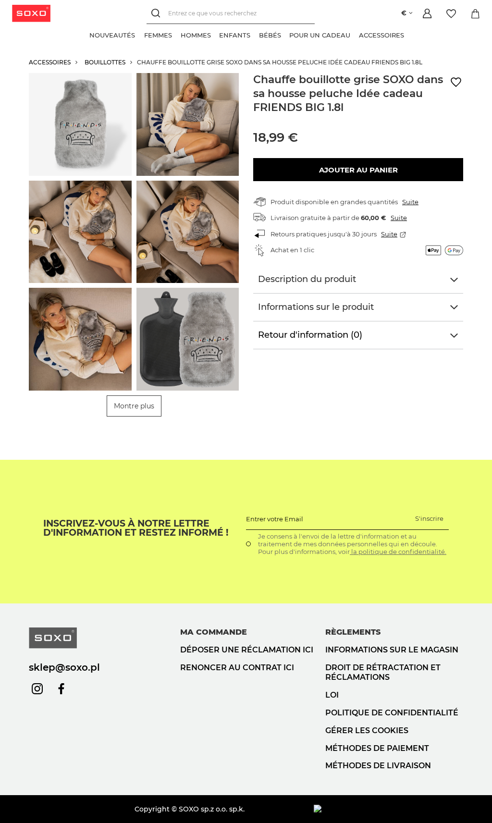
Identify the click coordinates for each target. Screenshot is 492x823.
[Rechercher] (157, 13)
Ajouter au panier (358, 169)
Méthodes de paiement (377, 748)
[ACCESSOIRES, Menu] (408, 34)
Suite (410, 202)
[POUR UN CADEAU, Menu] (355, 34)
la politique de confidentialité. (398, 551)
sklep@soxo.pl (64, 667)
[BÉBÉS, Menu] (285, 34)
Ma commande (213, 632)
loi (332, 695)
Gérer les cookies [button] (366, 730)
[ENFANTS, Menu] (255, 34)
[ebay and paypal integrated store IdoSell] (388, 809)
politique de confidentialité (391, 712)
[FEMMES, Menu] (176, 34)
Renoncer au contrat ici (237, 667)
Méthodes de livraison (378, 765)
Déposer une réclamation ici (246, 649)
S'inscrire (429, 518)
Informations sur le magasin (391, 649)
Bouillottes (105, 62)
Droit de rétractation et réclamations (383, 672)
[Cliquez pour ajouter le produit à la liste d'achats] (456, 82)
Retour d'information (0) (310, 335)
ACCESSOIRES (50, 62)
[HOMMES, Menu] (215, 34)
